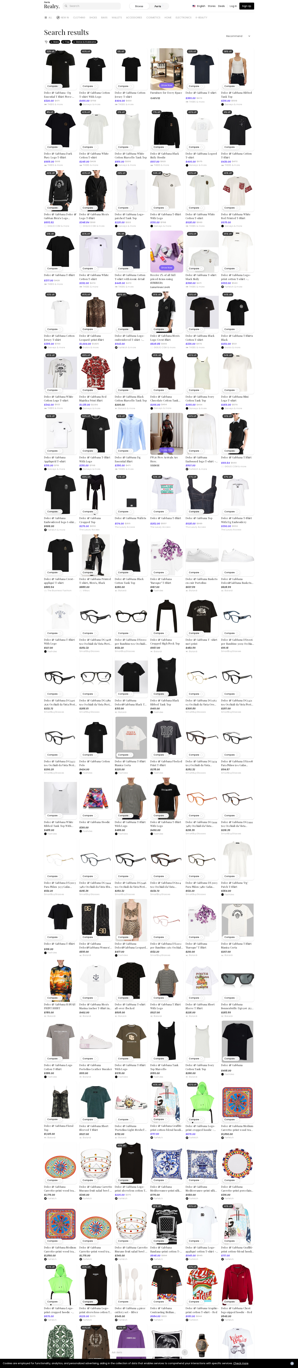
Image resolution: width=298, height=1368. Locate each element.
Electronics (184, 17)
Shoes (93, 17)
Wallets (117, 17)
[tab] (159, 6)
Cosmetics (153, 17)
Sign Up (246, 6)
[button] (54, 86)
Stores (212, 6)
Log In (233, 6)
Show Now (166, 85)
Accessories (134, 17)
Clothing (79, 17)
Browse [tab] (139, 6)
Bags (104, 17)
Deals (221, 6)
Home (168, 17)
